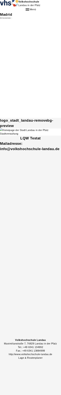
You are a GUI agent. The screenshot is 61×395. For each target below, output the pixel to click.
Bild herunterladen (5, 18)
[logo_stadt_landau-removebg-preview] (30, 132)
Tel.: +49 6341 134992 (30, 347)
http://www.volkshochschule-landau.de (30, 354)
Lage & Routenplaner (30, 358)
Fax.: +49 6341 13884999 (30, 350)
